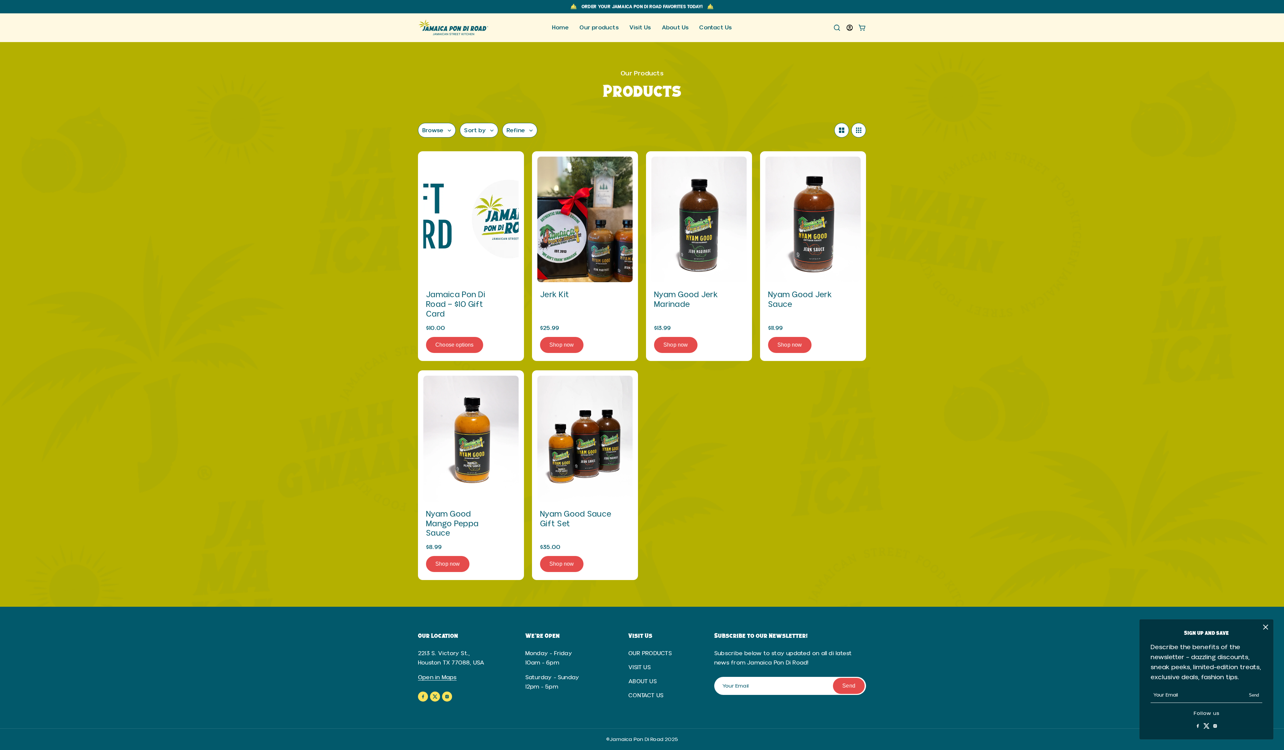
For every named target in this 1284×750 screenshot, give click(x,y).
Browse (432, 130)
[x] (1206, 726)
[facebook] (1197, 726)
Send (1254, 695)
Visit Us (639, 667)
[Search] (837, 27)
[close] (1265, 627)
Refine (516, 130)
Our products (650, 653)
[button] (841, 130)
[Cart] (862, 27)
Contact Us (645, 695)
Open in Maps (437, 677)
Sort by (475, 130)
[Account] (849, 27)
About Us (642, 681)
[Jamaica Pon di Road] (454, 27)
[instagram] (1215, 726)
